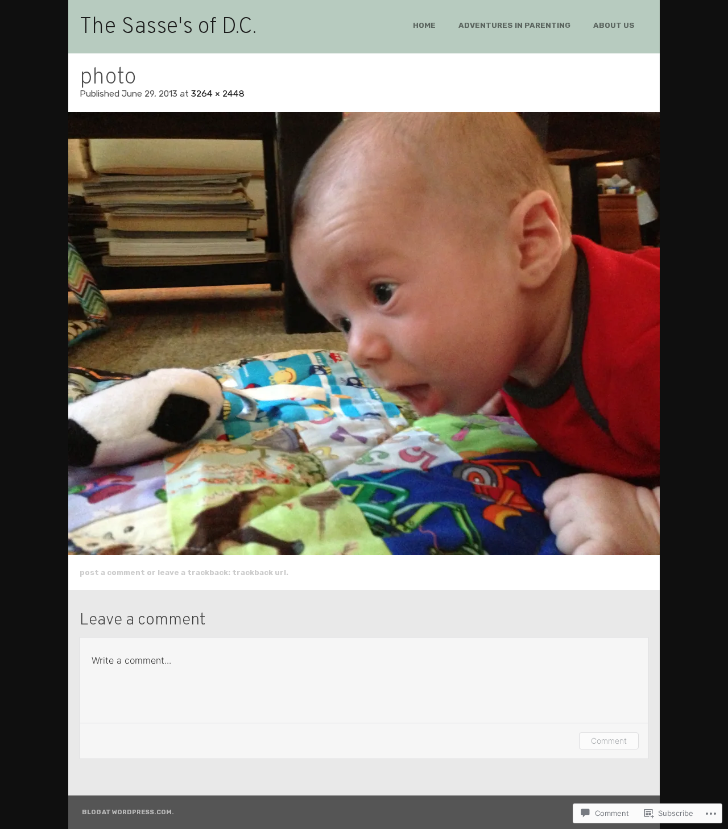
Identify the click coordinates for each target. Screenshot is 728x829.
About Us (614, 25)
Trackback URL (259, 572)
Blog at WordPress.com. (128, 812)
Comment (609, 740)
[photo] (364, 333)
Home (424, 25)
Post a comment (112, 572)
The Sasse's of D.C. (168, 27)
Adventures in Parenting (514, 25)
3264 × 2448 (218, 93)
